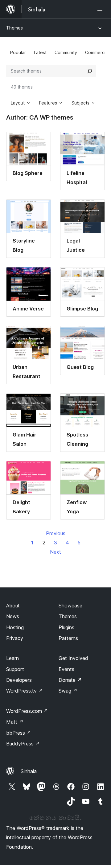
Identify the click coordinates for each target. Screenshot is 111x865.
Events (66, 669)
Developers (19, 680)
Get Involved (73, 658)
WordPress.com (27, 711)
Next (55, 552)
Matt (14, 722)
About (13, 605)
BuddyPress (23, 744)
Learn (12, 658)
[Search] (90, 71)
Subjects (80, 102)
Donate (70, 680)
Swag (68, 691)
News (12, 616)
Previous (55, 533)
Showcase (70, 605)
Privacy (14, 638)
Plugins (66, 627)
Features (48, 102)
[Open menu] (101, 9)
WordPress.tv (24, 691)
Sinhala (29, 771)
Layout (18, 102)
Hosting (15, 627)
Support (15, 669)
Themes (14, 27)
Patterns (68, 638)
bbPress (18, 733)
